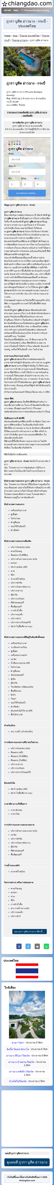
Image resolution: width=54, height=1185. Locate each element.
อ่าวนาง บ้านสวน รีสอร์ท (21, 1062)
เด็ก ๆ (36, 179)
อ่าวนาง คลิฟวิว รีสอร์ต (21, 1071)
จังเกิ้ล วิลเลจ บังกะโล (18, 1049)
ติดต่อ (16, 10)
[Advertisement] (27, 1118)
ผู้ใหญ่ (23, 179)
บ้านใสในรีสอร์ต (17, 1081)
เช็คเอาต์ (11, 166)
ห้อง (10, 179)
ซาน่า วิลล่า (18, 1043)
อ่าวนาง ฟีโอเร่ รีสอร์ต (18, 1055)
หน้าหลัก (7, 10)
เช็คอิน (11, 154)
